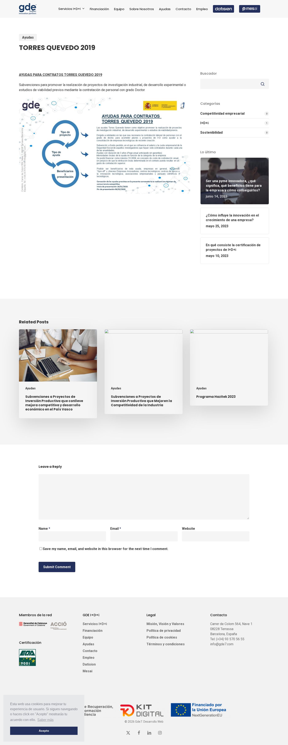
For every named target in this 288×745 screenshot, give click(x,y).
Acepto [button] (44, 730)
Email (115, 529)
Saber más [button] (45, 720)
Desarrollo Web (153, 721)
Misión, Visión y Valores (165, 624)
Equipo (88, 637)
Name (44, 529)
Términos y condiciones (166, 644)
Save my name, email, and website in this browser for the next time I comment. (105, 549)
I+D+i (204, 123)
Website (188, 529)
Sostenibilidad (211, 132)
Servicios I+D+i (95, 624)
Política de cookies (162, 637)
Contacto (90, 651)
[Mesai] (249, 9)
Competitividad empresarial (222, 114)
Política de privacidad (164, 631)
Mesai (87, 671)
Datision (89, 664)
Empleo (88, 658)
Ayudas (28, 37)
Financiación (92, 631)
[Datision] (223, 9)
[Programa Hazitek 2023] (229, 367)
